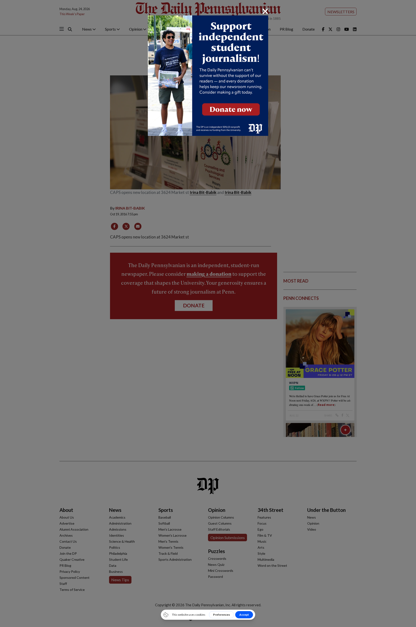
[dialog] (208, 313)
